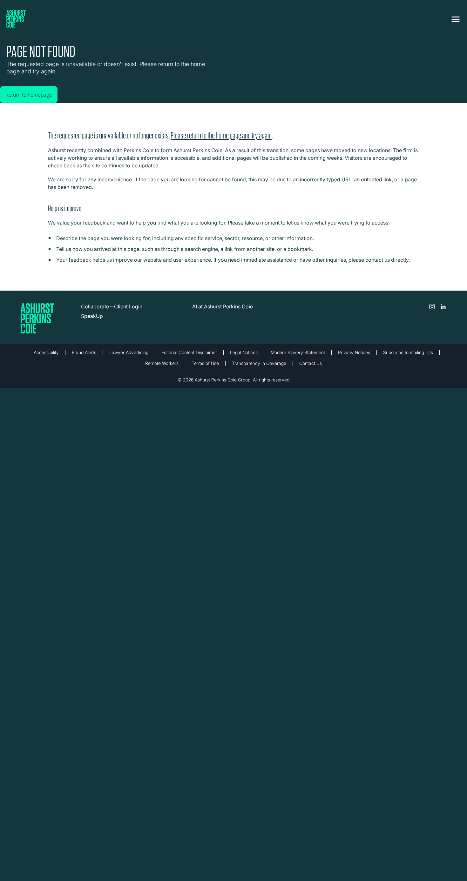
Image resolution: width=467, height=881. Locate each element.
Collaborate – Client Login (111, 311)
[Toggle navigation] (455, 18)
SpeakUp (92, 321)
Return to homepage (35, 88)
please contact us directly (379, 264)
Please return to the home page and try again (221, 140)
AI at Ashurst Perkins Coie (222, 311)
